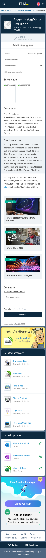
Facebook (33, 545)
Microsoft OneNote (21, 456)
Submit (24, 538)
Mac (3, 10)
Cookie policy (11, 538)
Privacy (33, 534)
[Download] (40, 443)
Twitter (15, 545)
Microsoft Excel (20, 468)
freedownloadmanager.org (27, 552)
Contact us (36, 538)
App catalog (11, 534)
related (7, 187)
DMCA (23, 534)
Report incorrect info (14, 72)
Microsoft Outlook (21, 443)
